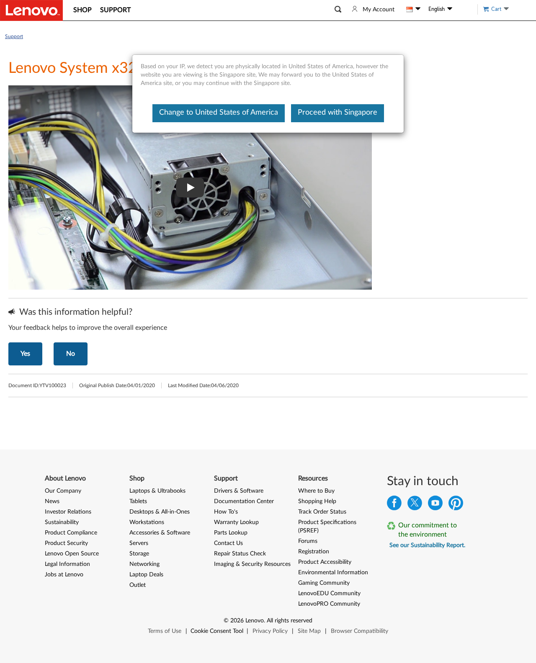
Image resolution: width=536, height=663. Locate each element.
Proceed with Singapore (337, 112)
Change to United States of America (218, 112)
